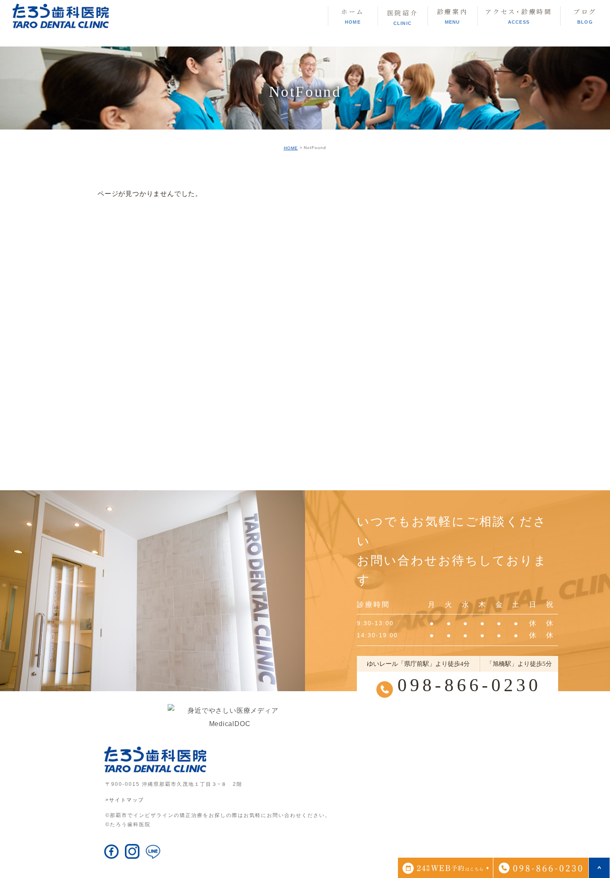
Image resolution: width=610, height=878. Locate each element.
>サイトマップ (124, 800)
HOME (291, 148)
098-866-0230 (469, 685)
